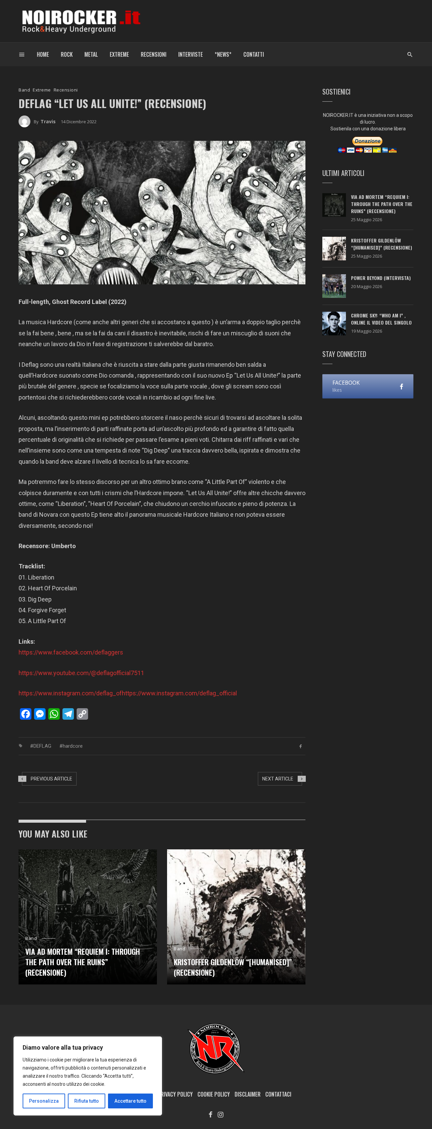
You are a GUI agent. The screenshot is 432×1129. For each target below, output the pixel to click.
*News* (223, 54)
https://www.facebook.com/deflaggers (71, 652)
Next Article (277, 778)
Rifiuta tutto (86, 1101)
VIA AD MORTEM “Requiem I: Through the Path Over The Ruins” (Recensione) (82, 961)
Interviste (190, 54)
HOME (43, 54)
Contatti (253, 54)
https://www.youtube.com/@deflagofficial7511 (81, 672)
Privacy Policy (175, 1094)
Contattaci (278, 1094)
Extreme (119, 54)
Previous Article (51, 778)
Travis (48, 121)
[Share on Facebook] (300, 746)
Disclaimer (248, 1094)
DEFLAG (42, 746)
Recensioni (153, 54)
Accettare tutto (130, 1101)
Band (24, 90)
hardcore (73, 746)
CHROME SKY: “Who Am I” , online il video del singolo (381, 319)
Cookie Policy (213, 1094)
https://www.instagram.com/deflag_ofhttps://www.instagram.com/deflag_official (128, 693)
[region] (88, 1075)
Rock (67, 54)
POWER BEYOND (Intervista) (381, 277)
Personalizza (44, 1101)
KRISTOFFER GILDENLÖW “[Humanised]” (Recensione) (233, 967)
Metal (91, 54)
